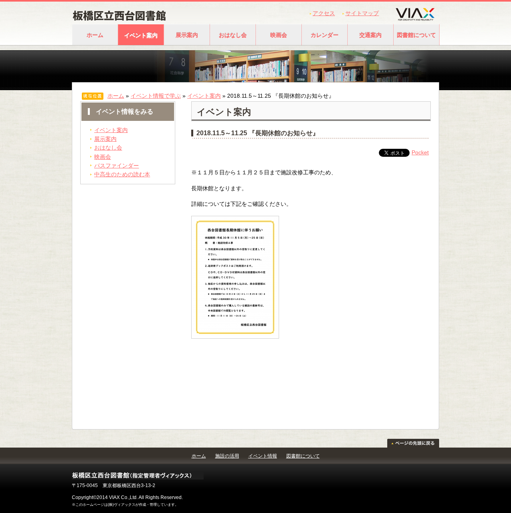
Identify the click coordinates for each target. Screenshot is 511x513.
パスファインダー (116, 165)
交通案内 (370, 35)
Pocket (420, 152)
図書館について (416, 35)
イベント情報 (262, 456)
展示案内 (187, 35)
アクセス (324, 13)
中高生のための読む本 (122, 174)
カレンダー (325, 35)
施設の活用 (227, 456)
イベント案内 (141, 35)
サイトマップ (362, 13)
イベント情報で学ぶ (156, 96)
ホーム (95, 35)
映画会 (278, 35)
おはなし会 (233, 35)
